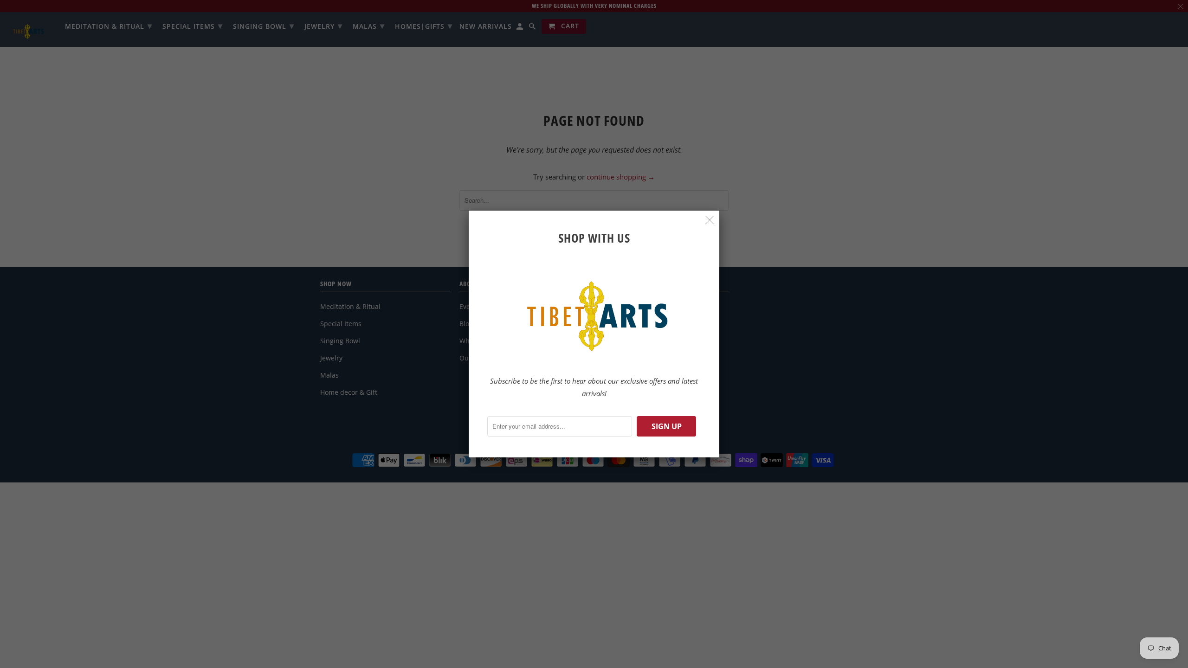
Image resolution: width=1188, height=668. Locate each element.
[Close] (710, 220)
